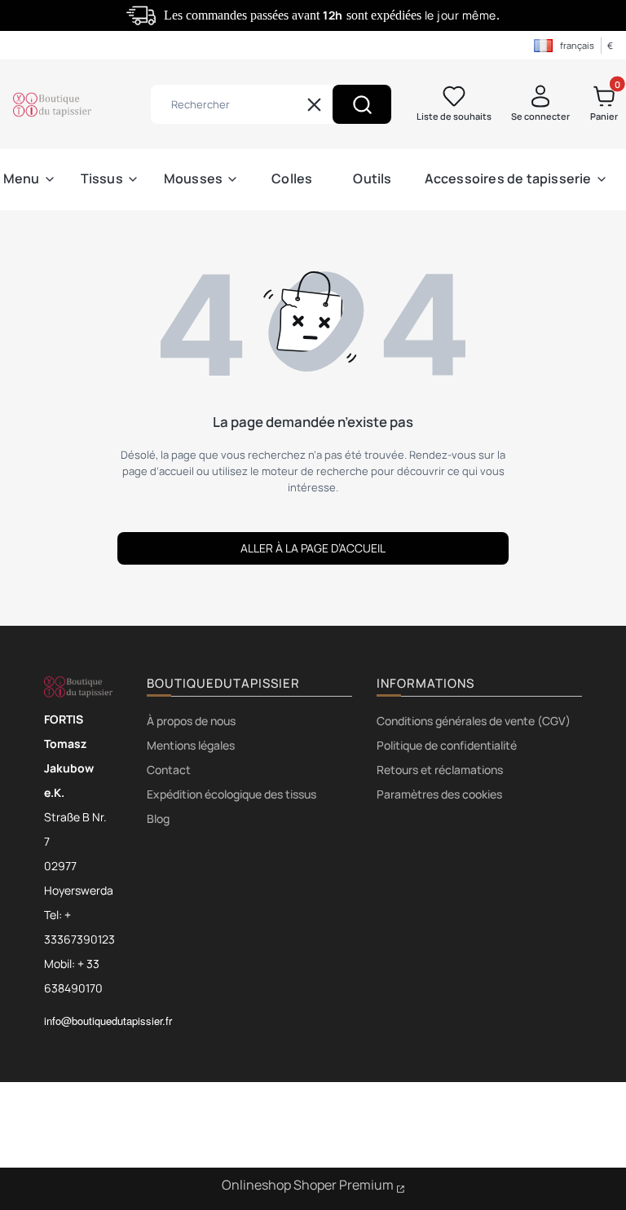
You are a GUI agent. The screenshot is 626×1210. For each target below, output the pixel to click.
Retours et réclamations (440, 769)
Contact (169, 769)
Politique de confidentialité (447, 745)
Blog (158, 818)
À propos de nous (191, 720)
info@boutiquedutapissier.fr (108, 1020)
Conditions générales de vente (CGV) (474, 720)
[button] (362, 104)
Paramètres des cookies (439, 794)
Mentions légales (191, 745)
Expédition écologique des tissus (231, 794)
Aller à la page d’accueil (313, 548)
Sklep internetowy (313, 1187)
